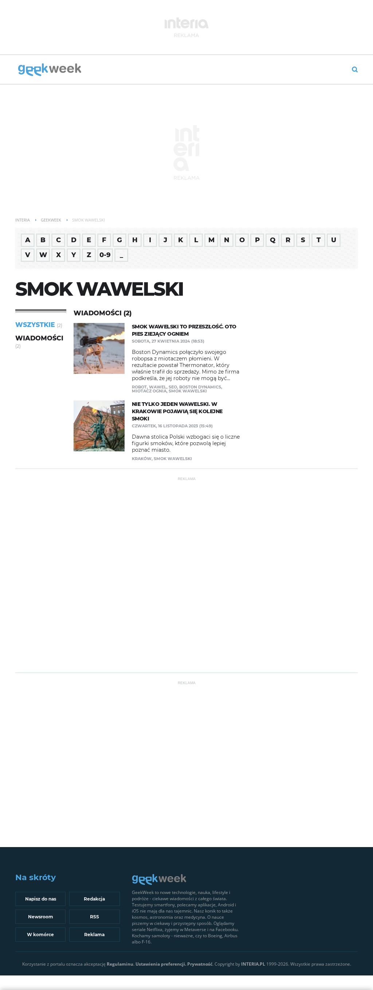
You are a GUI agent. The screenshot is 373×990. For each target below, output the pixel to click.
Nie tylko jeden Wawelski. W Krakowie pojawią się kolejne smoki (177, 411)
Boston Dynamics (200, 387)
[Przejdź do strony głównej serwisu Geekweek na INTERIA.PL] (49, 70)
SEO (173, 387)
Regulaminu (120, 964)
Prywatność (199, 964)
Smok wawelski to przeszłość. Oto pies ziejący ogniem (184, 330)
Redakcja (94, 899)
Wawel (157, 387)
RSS (94, 916)
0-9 (105, 255)
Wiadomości (39, 338)
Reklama (94, 934)
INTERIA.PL (253, 964)
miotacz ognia (149, 391)
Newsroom (40, 916)
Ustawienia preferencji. (161, 964)
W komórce (40, 934)
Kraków (142, 458)
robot (139, 387)
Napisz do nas (40, 899)
